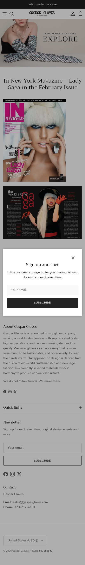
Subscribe (42, 303)
